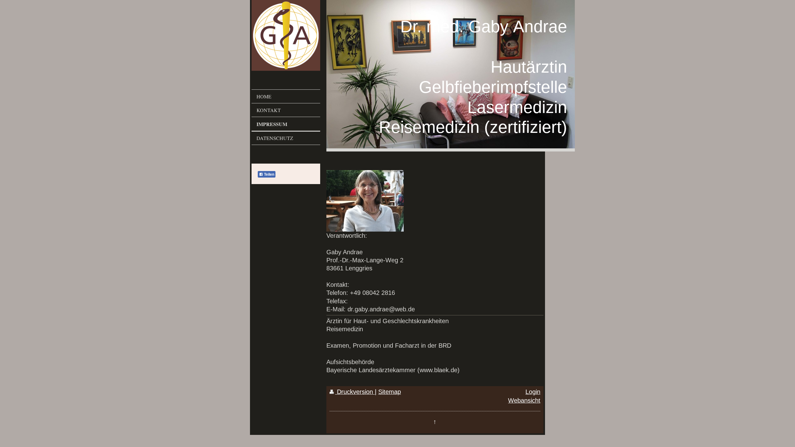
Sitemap (389, 391)
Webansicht (524, 400)
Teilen (268, 174)
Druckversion (355, 391)
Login (532, 391)
